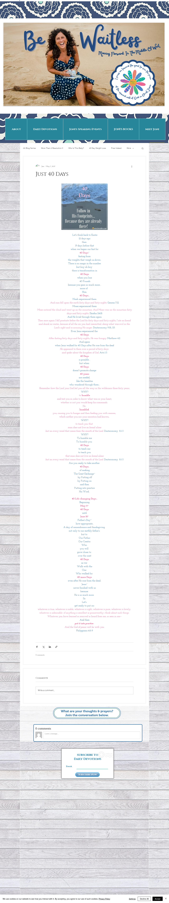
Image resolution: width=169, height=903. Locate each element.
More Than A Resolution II (52, 148)
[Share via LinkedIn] (50, 647)
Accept (157, 898)
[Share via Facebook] (37, 647)
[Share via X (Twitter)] (43, 647)
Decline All (144, 898)
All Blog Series (29, 148)
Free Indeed (116, 148)
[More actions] (131, 166)
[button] (142, 148)
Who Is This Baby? (76, 148)
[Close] (165, 899)
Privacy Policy (104, 898)
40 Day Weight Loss (97, 148)
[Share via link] (56, 647)
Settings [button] (132, 898)
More (129, 148)
